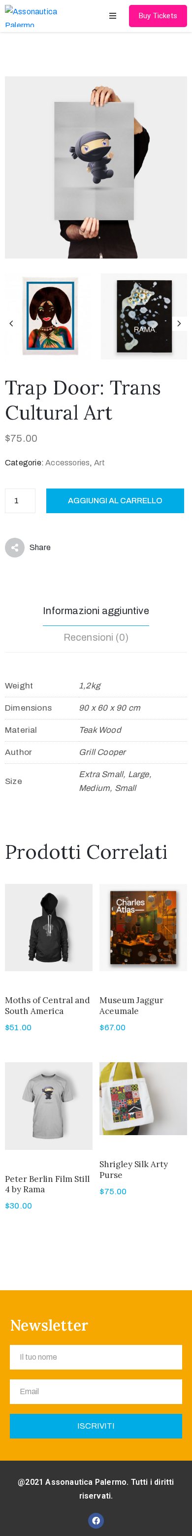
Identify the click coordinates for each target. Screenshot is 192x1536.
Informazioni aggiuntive (96, 610)
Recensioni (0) (96, 637)
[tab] (96, 612)
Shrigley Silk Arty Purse (133, 1169)
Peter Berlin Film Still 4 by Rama (47, 1184)
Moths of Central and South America (47, 1005)
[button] (158, 16)
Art (99, 462)
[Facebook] (96, 1521)
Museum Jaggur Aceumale (131, 1005)
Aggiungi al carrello (115, 500)
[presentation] (12, 324)
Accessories (67, 462)
